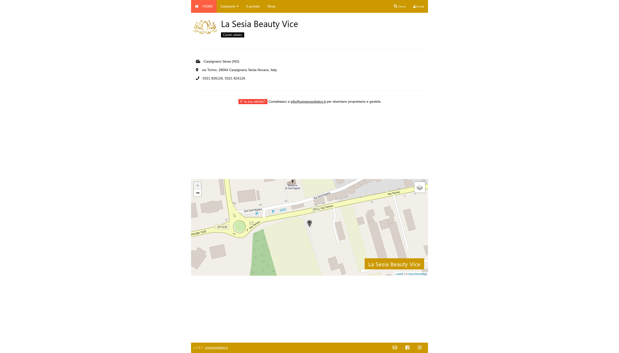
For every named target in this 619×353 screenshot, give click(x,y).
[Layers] (419, 187)
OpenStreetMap (417, 274)
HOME (208, 6)
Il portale (253, 6)
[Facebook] (407, 348)
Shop (271, 6)
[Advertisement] (309, 145)
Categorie (228, 6)
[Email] (395, 348)
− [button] (197, 192)
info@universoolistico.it (308, 101)
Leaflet (399, 274)
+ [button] (197, 185)
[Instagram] (420, 348)
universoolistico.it (216, 347)
